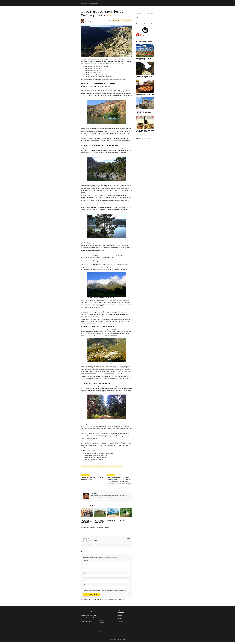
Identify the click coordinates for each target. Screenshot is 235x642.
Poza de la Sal (113, 335)
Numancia (83, 192)
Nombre (85, 573)
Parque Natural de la (91, 70)
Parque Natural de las (92, 66)
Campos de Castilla (99, 188)
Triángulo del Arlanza (101, 255)
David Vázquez (94, 493)
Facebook (120, 615)
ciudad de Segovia (127, 436)
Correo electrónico (87, 579)
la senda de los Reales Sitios (92, 426)
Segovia (98, 140)
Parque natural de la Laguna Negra (96, 211)
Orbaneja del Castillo (109, 373)
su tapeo (89, 438)
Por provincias (118, 3)
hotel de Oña (127, 378)
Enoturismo (128, 3)
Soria (101, 626)
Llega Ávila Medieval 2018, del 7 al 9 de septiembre (93, 479)
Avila (101, 613)
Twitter (119, 617)
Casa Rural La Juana (92, 200)
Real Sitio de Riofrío (102, 428)
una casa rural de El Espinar (102, 435)
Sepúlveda (116, 140)
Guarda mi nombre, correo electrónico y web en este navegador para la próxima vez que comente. (105, 590)
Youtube (120, 621)
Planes (101, 3)
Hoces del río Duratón (96, 90)
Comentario (86, 560)
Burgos (101, 616)
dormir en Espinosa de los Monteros (113, 378)
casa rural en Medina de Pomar (91, 379)
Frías (106, 335)
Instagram (120, 618)
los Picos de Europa (126, 390)
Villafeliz (83, 323)
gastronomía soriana (108, 190)
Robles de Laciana (91, 323)
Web (84, 584)
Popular (135, 3)
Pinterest (120, 620)
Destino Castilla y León (90, 3)
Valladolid (101, 631)
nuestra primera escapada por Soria (121, 200)
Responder (127, 538)
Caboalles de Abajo (122, 321)
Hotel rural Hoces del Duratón (87, 142)
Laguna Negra (95, 148)
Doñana (83, 391)
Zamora (101, 629)
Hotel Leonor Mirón (102, 198)
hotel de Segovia (88, 436)
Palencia (101, 620)
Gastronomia (109, 3)
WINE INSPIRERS (144, 3)
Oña (108, 335)
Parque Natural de (90, 68)
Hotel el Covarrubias (118, 255)
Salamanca (102, 622)
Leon (101, 618)
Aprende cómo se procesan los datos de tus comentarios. (112, 599)
